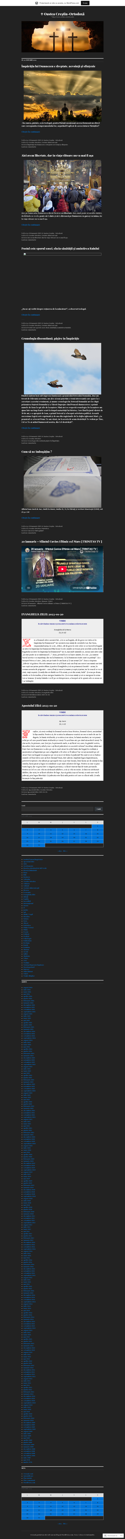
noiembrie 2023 (29, 1060)
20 (74, 837)
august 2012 (27, 1352)
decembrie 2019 (29, 1163)
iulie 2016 (27, 1253)
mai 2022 (26, 1100)
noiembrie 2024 (29, 1034)
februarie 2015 (28, 1291)
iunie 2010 (27, 1409)
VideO (50, 601)
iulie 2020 (27, 1148)
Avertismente (28, 866)
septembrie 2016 (29, 1249)
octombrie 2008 (29, 1453)
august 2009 (27, 1431)
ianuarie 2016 (28, 1267)
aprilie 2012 (27, 1361)
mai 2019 (26, 1179)
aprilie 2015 (27, 1286)
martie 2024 (27, 1051)
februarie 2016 (28, 1264)
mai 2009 (26, 1438)
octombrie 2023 (29, 1062)
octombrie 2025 (29, 1009)
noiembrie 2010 (29, 1398)
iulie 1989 (27, 1458)
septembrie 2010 (29, 1403)
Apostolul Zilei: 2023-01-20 (39, 705)
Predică (26, 936)
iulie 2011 (27, 1381)
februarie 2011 (28, 1392)
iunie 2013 (27, 1335)
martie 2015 (27, 1289)
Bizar (25, 873)
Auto (25, 864)
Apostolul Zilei (34, 790)
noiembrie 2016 (29, 1245)
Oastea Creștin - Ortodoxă (52, 140)
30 (27, 845)
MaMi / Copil (28, 914)
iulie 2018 (27, 1201)
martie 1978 (27, 1462)
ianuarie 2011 (28, 1394)
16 (27, 837)
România (26, 947)
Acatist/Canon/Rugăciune (33, 859)
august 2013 (27, 1330)
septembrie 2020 (29, 1144)
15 (98, 834)
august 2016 (27, 1251)
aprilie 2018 (27, 1207)
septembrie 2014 (29, 1302)
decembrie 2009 (29, 1423)
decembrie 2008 (29, 1449)
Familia (26, 899)
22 (98, 837)
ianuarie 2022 (28, 1108)
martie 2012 (27, 1363)
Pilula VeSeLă (28, 928)
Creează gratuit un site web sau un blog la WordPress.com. (52, 1535)
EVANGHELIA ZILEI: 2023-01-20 (42, 614)
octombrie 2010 (29, 1401)
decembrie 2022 (29, 1084)
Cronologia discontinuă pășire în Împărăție (43, 441)
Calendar (26, 879)
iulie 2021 (27, 1122)
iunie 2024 (27, 1045)
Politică (26, 934)
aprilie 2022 (27, 1102)
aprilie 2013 (27, 1339)
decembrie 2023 (29, 1058)
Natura (25, 919)
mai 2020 (26, 1152)
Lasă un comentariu (28, 147)
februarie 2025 (28, 1027)
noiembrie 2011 (29, 1372)
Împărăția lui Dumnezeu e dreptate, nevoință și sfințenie (58, 66)
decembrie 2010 (29, 1396)
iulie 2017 (27, 1227)
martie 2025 (27, 1025)
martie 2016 (27, 1262)
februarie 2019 (28, 1185)
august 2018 (27, 1198)
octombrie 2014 (29, 1300)
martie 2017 (27, 1236)
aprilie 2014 (27, 1313)
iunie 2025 (27, 1018)
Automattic (90, 1535)
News (25, 921)
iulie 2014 (27, 1306)
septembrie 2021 (29, 1117)
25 (51, 841)
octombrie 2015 (29, 1273)
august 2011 (27, 1379)
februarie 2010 (28, 1418)
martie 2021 (27, 1130)
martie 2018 (27, 1209)
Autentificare (28, 1476)
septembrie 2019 (29, 1170)
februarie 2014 (28, 1317)
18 (51, 837)
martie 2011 (27, 1390)
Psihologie (27, 939)
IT (24, 908)
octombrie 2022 (29, 1089)
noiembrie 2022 (29, 1086)
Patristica (45, 528)
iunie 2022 (27, 1097)
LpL (24, 912)
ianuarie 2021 (28, 1135)
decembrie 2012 (29, 1348)
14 (86, 834)
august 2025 (27, 1014)
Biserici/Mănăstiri (30, 870)
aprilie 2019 (27, 1181)
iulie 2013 (27, 1333)
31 (39, 845)
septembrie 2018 (29, 1196)
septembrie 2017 (29, 1223)
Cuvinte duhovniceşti (49, 142)
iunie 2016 (27, 1256)
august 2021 (27, 1119)
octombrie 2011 (29, 1374)
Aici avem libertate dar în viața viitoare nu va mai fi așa (47, 238)
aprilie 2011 (27, 1387)
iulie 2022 (27, 1095)
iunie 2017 (27, 1229)
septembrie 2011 (29, 1376)
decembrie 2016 (29, 1242)
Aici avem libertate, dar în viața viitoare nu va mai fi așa (57, 155)
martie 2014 (27, 1315)
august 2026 (27, 988)
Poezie (25, 932)
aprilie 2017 (27, 1234)
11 (51, 834)
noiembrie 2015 (29, 1271)
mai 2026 (26, 994)
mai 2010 (26, 1412)
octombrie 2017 (29, 1220)
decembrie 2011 (29, 1370)
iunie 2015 (27, 1282)
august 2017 (27, 1225)
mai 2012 (26, 1359)
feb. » (65, 851)
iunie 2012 (27, 1357)
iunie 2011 (27, 1383)
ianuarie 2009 (28, 1447)
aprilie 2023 (27, 1075)
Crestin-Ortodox (35, 142)
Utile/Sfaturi (28, 972)
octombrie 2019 (29, 1168)
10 (39, 834)
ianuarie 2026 (28, 1003)
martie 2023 (27, 1078)
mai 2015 (26, 1284)
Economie (27, 892)
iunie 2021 (27, 1124)
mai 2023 (26, 1073)
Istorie (25, 906)
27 (74, 841)
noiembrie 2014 (29, 1297)
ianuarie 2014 (28, 1319)
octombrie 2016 (29, 1247)
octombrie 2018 (29, 1194)
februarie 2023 (28, 1080)
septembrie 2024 (29, 1038)
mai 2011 (26, 1385)
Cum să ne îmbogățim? (35, 531)
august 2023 (27, 1067)
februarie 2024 (28, 1053)
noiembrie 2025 (29, 1007)
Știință (25, 897)
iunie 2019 (27, 1177)
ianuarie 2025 (28, 1029)
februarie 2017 (28, 1238)
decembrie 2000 (29, 1456)
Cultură (26, 886)
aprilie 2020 (27, 1155)
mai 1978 (26, 1460)
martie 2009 (27, 1442)
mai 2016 (26, 1258)
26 (62, 841)
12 (62, 834)
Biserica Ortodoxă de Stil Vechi (35, 868)
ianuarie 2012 (28, 1368)
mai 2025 (26, 1020)
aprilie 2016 (27, 1260)
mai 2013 (26, 1337)
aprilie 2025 (27, 1023)
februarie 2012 (28, 1365)
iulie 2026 (27, 990)
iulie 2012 (27, 1355)
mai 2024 (26, 1047)
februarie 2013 (28, 1344)
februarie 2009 (28, 1445)
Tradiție (26, 963)
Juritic (25, 910)
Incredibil (27, 901)
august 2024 (27, 1040)
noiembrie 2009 (29, 1425)
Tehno (25, 958)
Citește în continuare (30, 132)
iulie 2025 (27, 1016)
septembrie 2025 (29, 1012)
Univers (26, 969)
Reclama (26, 943)
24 (39, 841)
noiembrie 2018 (29, 1192)
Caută (23, 806)
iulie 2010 (27, 1407)
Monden (26, 917)
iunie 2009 (27, 1436)
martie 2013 (27, 1341)
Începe (85, 3)
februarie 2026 (28, 1001)
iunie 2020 (27, 1150)
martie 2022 (27, 1104)
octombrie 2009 (29, 1427)
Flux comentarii (29, 1480)
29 (98, 841)
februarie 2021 (28, 1133)
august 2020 (27, 1146)
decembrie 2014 (29, 1295)
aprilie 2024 (27, 1049)
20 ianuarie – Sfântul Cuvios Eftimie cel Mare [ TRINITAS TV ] (61, 541)
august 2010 (27, 1405)
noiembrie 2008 (29, 1451)
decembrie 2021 (29, 1111)
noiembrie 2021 (29, 1113)
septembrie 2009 (29, 1429)
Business (26, 877)
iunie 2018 (27, 1203)
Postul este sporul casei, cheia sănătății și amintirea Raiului (60, 248)
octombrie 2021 (29, 1115)
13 (74, 834)
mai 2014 (26, 1311)
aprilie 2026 (27, 996)
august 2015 (27, 1278)
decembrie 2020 (29, 1137)
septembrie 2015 (29, 1275)
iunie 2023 (27, 1071)
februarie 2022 (28, 1106)
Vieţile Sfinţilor (29, 976)
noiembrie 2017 (29, 1218)
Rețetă (25, 945)
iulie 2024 (27, 1042)
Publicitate (27, 941)
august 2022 (27, 1093)
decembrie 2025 (29, 1005)
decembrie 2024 (29, 1031)
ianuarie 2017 (28, 1240)
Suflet (25, 954)
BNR (24, 875)
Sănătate (26, 956)
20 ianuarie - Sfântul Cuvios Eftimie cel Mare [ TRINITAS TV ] (49, 603)
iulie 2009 (27, 1434)
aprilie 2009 (27, 1440)
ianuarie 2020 (28, 1161)
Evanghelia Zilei (47, 693)
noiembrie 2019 (29, 1166)
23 (27, 841)
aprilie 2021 (27, 1128)
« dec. (60, 851)
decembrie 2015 (29, 1269)
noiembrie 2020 (29, 1139)
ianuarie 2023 (28, 1082)
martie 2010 (27, 1416)
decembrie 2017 (29, 1216)
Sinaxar (44, 601)
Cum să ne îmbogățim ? (36, 451)
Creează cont (28, 1474)
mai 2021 (26, 1126)
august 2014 (27, 1304)
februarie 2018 (28, 1212)
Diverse (26, 890)
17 (39, 837)
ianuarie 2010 (28, 1420)
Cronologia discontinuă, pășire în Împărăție (50, 338)
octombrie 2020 (29, 1141)
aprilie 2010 (27, 1414)
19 (62, 837)
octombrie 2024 (29, 1036)
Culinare (26, 884)
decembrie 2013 (29, 1322)
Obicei (25, 923)
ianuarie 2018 (28, 1214)
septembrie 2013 (29, 1328)
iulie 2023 (27, 1069)
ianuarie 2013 (28, 1346)
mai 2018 (26, 1205)
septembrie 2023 (29, 1064)
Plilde (25, 930)
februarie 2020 (28, 1159)
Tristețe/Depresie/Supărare (33, 965)
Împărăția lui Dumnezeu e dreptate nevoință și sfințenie (47, 145)
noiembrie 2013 (29, 1324)
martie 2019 (27, 1183)
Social (25, 952)
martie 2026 (27, 999)
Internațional (28, 903)
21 (86, 837)
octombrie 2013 (29, 1326)
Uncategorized (28, 967)
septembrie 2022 (29, 1091)
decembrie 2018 (29, 1190)
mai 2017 (26, 1231)
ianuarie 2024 (28, 1056)
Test (25, 961)
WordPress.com (29, 1483)
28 (86, 841)
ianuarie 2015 (28, 1293)
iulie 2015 (27, 1280)
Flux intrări (27, 1478)
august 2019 (27, 1172)
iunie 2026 (27, 992)
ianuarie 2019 (28, 1187)
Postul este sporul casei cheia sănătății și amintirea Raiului (49, 328)
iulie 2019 (27, 1174)
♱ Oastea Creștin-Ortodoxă (62, 14)
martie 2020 (27, 1157)
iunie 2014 (27, 1308)
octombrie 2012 (29, 1350)
